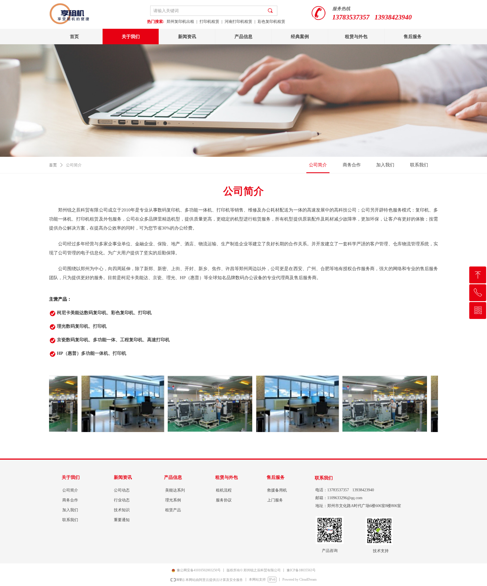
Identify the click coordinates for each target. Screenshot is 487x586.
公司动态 (122, 490)
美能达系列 (175, 490)
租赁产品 (173, 510)
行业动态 (122, 500)
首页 (53, 165)
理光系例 (173, 500)
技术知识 (122, 510)
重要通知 (122, 520)
